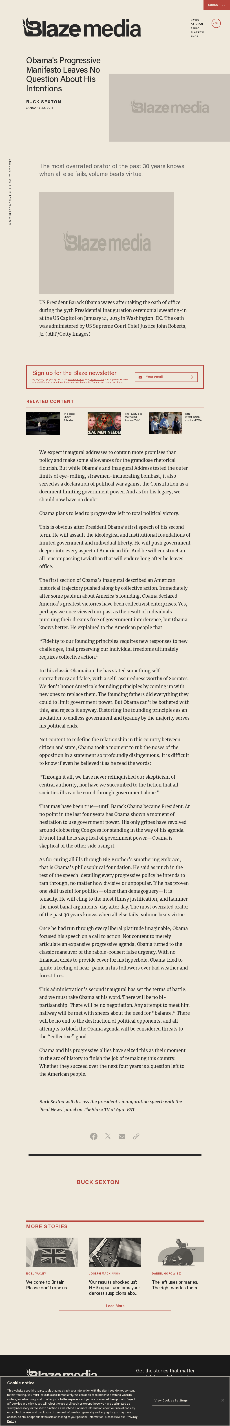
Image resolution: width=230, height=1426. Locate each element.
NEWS (195, 20)
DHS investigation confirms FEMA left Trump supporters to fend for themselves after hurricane (194, 417)
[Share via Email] (122, 1136)
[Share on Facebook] (93, 1136)
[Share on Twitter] (108, 1136)
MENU (216, 24)
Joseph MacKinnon (104, 1273)
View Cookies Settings (171, 1400)
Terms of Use (97, 380)
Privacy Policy (76, 380)
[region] (115, 1401)
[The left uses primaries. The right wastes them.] (178, 1251)
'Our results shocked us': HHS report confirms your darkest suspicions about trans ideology (114, 1288)
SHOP (195, 36)
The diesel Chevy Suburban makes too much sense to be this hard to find (71, 417)
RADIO (195, 28)
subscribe (217, 5)
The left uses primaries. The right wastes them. (175, 1285)
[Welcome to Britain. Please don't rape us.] (52, 1251)
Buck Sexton (43, 102)
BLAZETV (197, 32)
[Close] (223, 1400)
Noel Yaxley (36, 1273)
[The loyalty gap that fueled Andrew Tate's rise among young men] (104, 423)
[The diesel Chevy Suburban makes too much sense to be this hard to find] (43, 423)
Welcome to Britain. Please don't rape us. (47, 1285)
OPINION (197, 24)
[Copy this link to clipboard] (136, 1136)
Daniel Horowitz (166, 1273)
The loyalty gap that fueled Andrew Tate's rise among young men (133, 417)
